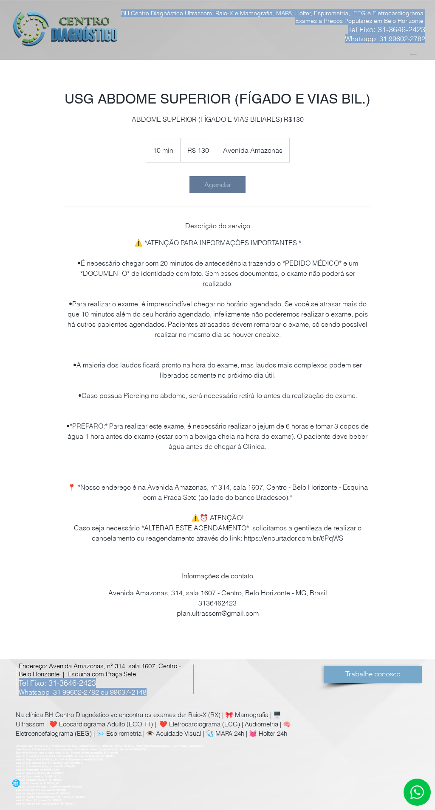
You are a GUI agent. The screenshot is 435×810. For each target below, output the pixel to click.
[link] (217, 184)
